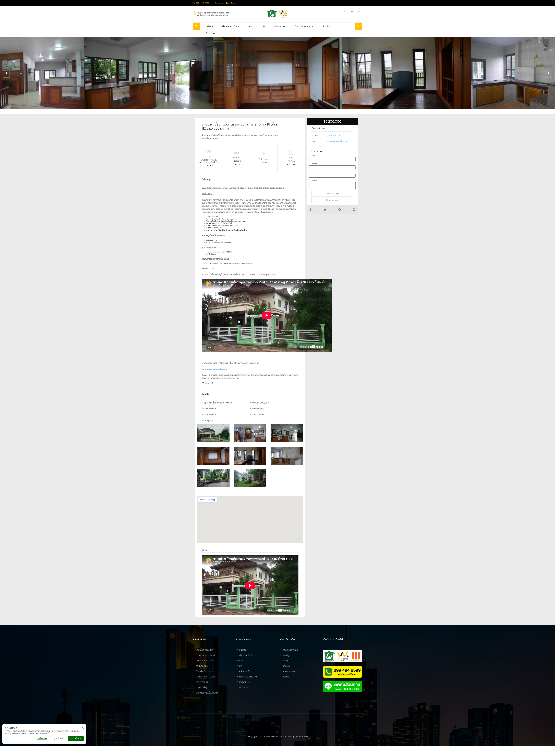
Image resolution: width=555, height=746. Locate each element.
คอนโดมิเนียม (202, 666)
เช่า (263, 26)
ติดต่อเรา (210, 33)
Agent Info (334, 200)
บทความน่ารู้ (201, 687)
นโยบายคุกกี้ (44, 733)
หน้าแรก (210, 26)
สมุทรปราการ (289, 671)
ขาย (251, 26)
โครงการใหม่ (202, 682)
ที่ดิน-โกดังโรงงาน (204, 671)
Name (313, 155)
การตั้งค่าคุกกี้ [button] (42, 738)
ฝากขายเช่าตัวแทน (231, 26)
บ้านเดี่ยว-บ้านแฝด (204, 650)
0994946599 (333, 135)
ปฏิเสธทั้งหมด (58, 738)
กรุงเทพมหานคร (290, 650)
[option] (148, 73)
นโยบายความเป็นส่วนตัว (207, 692)
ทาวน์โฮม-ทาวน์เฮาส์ (205, 655)
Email (313, 172)
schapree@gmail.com (337, 141)
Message (314, 180)
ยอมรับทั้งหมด (75, 738)
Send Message (332, 193)
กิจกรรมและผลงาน (304, 26)
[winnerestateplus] (277, 13)
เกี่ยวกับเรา (327, 26)
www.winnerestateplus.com (214, 369)
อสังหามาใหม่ (280, 26)
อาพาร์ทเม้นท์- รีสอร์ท (206, 676)
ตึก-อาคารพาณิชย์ (204, 660)
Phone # (314, 164)
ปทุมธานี (286, 666)
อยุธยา (286, 676)
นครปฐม (287, 655)
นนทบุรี (286, 660)
